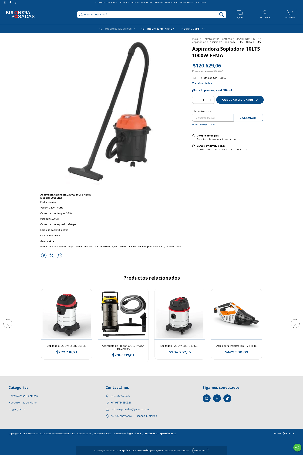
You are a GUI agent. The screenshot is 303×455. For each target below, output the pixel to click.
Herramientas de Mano (157, 28)
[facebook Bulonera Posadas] (10, 2)
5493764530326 (120, 396)
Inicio (195, 38)
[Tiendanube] (284, 434)
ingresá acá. (134, 433)
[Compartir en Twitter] (52, 257)
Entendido (200, 450)
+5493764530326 (121, 402)
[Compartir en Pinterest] (59, 257)
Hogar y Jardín (191, 28)
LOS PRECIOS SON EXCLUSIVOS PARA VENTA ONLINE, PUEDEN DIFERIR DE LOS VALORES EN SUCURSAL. (151, 2)
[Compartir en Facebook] (44, 257)
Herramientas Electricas (116, 28)
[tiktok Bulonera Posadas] (15, 2)
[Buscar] (221, 15)
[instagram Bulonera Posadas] (5, 2)
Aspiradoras (199, 42)
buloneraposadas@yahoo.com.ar (130, 409)
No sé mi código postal (203, 124)
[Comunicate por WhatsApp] (297, 447)
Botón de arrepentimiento (160, 433)
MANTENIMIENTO (247, 38)
